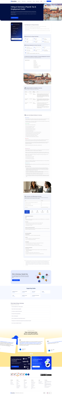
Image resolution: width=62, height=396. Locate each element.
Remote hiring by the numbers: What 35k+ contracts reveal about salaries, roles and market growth (48, 384)
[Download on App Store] (48, 375)
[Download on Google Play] (43, 375)
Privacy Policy (40, 382)
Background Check (33, 382)
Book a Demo (48, 1)
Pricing (34, 1)
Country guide (25, 382)
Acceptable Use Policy (41, 383)
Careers (11, 381)
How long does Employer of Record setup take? (48, 387)
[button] (41, 1)
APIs (31, 388)
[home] (14, 1)
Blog (24, 381)
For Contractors (18, 381)
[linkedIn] (44, 392)
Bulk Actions (32, 381)
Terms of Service (40, 381)
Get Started (15, 366)
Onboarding (25, 383)
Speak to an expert (14, 17)
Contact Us (12, 382)
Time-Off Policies (33, 383)
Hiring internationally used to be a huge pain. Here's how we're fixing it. (48, 382)
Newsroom (12, 383)
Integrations (18, 383)
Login (44, 1)
